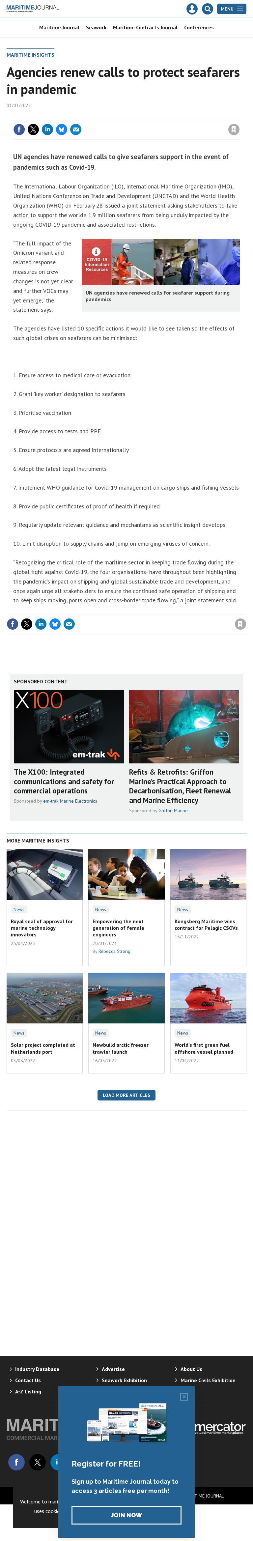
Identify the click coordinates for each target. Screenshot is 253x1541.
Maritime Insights (30, 54)
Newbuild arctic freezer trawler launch (121, 1048)
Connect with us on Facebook (16, 1462)
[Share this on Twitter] (33, 129)
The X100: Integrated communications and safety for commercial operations (64, 781)
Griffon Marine (173, 810)
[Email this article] (76, 129)
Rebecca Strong (114, 951)
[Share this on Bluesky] (62, 129)
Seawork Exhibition (124, 1380)
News (19, 909)
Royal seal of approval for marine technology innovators (42, 928)
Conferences (199, 27)
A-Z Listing (28, 1391)
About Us (191, 1369)
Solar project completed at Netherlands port (43, 1048)
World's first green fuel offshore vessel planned (204, 1048)
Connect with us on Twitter (37, 1462)
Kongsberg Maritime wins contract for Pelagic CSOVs (206, 924)
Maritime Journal (59, 27)
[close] (239, 116)
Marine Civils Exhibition (208, 1380)
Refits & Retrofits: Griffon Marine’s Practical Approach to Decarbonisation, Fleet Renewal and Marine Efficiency (180, 786)
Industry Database (37, 1369)
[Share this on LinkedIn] (47, 129)
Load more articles (126, 1095)
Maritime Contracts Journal (145, 27)
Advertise (113, 1369)
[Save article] (234, 129)
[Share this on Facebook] (19, 129)
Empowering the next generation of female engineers (118, 928)
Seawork (96, 27)
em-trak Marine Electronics (70, 801)
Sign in (156, 116)
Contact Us (28, 1380)
